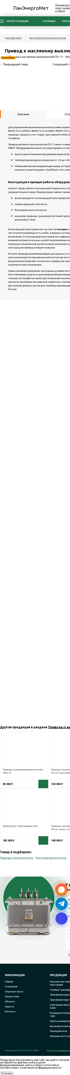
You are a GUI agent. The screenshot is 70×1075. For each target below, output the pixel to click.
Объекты (10, 1001)
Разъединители (58, 1031)
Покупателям (12, 996)
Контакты (10, 1011)
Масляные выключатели (51, 858)
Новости (9, 1006)
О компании (48, 21)
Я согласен (6, 1073)
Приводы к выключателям (16, 858)
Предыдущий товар (14, 64)
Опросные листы (14, 991)
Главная (9, 981)
